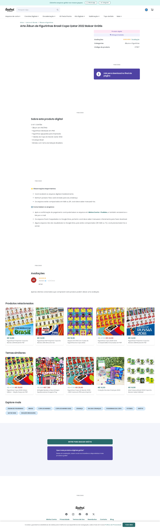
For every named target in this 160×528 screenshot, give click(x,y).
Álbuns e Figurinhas (46, 22)
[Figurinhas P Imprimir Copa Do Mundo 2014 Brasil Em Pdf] (19, 326)
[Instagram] (73, 514)
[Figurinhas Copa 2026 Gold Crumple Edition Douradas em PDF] (110, 326)
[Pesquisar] (57, 10)
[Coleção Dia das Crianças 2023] (110, 376)
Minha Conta (51, 519)
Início (22, 22)
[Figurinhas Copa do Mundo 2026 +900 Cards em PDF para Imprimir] (80, 376)
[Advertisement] (114, 57)
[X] (93, 514)
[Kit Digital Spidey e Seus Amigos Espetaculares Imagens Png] (50, 376)
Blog (112, 519)
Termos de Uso (79, 519)
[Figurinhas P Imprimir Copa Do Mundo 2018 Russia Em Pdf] (141, 326)
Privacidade (64, 519)
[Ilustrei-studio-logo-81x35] (9, 10)
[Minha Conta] (146, 10)
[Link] (117, 74)
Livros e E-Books (31, 22)
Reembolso (92, 519)
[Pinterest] (87, 514)
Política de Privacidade (113, 525)
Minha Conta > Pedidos (97, 212)
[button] (22, 16)
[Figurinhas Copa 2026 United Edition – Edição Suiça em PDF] (19, 376)
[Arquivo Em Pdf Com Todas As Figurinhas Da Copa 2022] (80, 326)
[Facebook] (80, 514)
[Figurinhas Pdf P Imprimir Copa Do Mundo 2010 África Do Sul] (50, 326)
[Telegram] (66, 514)
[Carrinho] (152, 9)
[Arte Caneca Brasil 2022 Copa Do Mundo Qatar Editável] (141, 376)
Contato (103, 519)
